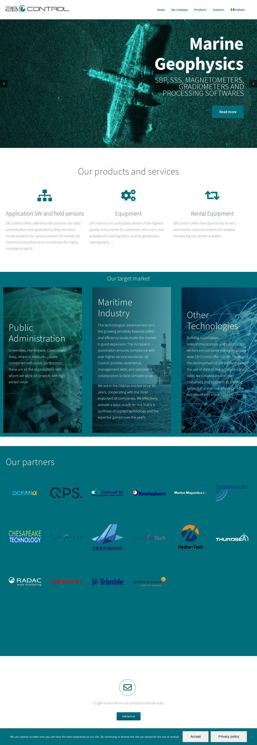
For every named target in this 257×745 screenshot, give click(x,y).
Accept (195, 736)
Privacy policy (228, 736)
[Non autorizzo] (252, 737)
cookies (175, 736)
